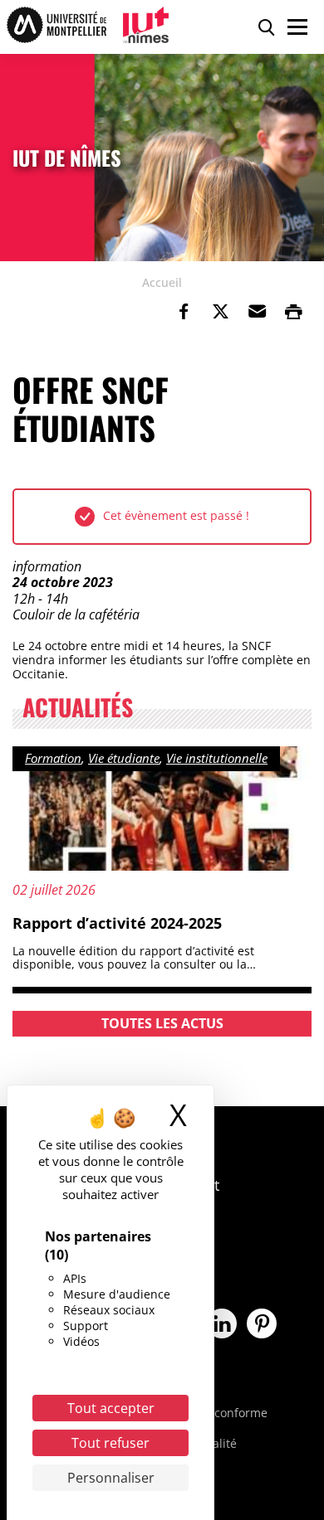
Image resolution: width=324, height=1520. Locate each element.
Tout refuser (110, 1443)
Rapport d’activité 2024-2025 (117, 923)
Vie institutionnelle (217, 758)
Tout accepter (111, 1408)
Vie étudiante (124, 758)
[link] (183, 312)
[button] (256, 312)
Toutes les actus (162, 1023)
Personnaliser (111, 1478)
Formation (53, 758)
